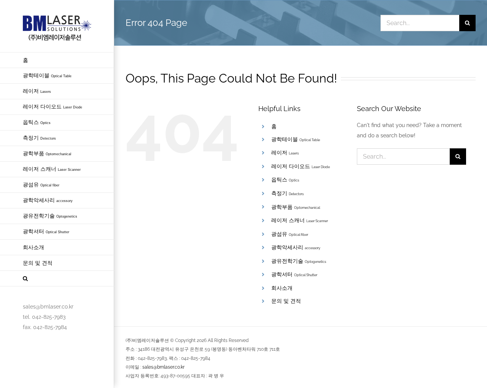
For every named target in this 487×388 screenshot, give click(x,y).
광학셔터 (294, 274)
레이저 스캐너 (299, 220)
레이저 (285, 152)
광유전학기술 (298, 261)
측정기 (287, 193)
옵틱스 (285, 180)
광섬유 (289, 234)
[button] (57, 278)
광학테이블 (295, 139)
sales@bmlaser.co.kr (163, 367)
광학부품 (295, 207)
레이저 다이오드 (300, 166)
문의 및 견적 (286, 301)
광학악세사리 (295, 247)
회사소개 (282, 288)
